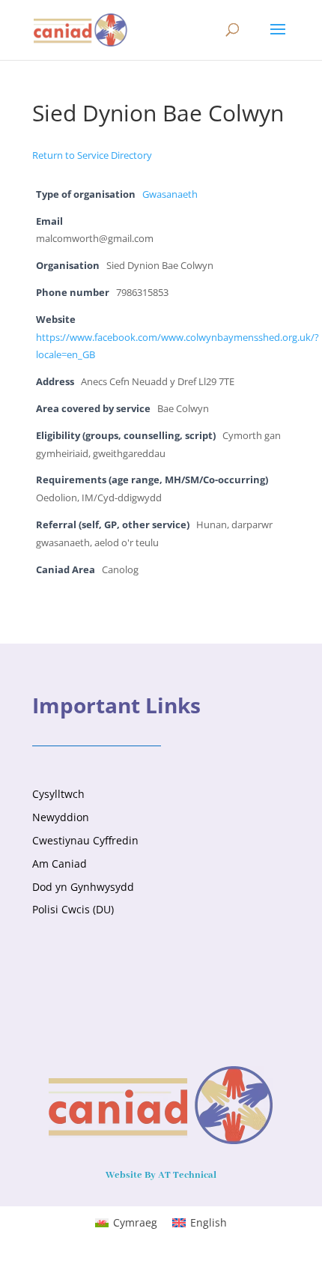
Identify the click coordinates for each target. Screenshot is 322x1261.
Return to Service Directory (92, 155)
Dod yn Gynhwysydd (83, 887)
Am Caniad (59, 863)
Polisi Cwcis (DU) (73, 909)
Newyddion (60, 817)
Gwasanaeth (170, 194)
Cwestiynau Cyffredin (85, 840)
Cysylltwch (58, 794)
